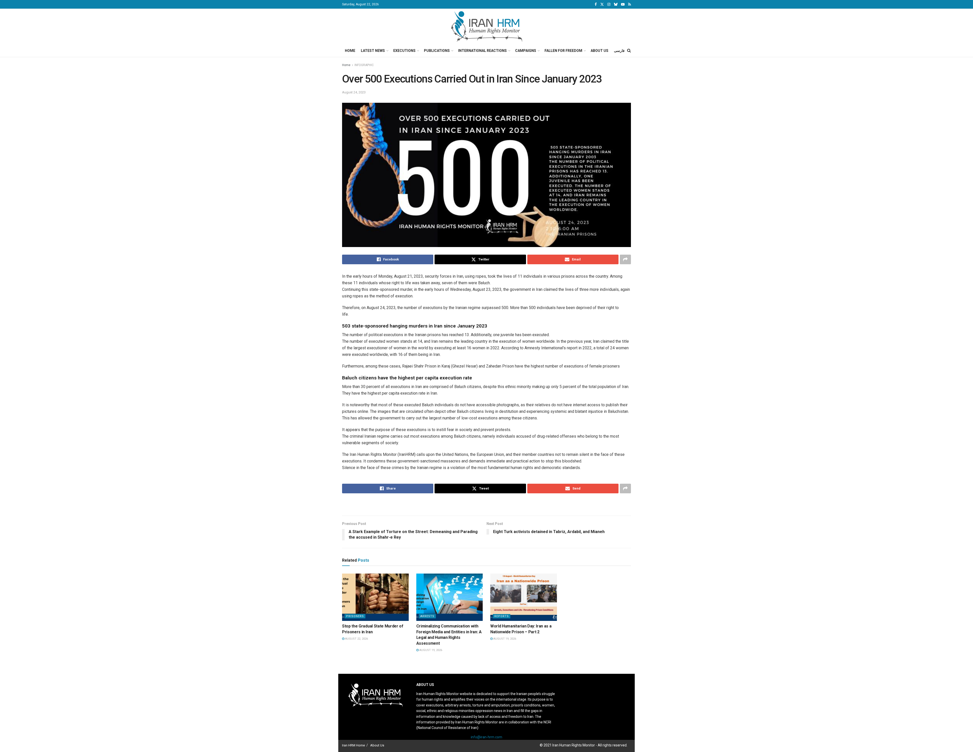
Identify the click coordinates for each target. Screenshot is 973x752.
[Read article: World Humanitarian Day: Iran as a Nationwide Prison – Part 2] (523, 597)
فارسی (619, 51)
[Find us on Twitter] (602, 4)
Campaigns (525, 51)
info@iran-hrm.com (486, 737)
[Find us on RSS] (629, 4)
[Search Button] (629, 50)
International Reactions (482, 51)
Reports (501, 616)
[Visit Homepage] (486, 26)
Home (350, 51)
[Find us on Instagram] (608, 4)
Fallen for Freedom (563, 51)
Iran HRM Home (353, 745)
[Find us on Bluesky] (616, 4)
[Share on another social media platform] (625, 259)
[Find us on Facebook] (596, 4)
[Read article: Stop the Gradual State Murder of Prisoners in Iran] (375, 597)
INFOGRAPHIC (364, 65)
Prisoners (355, 616)
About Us (599, 51)
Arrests (427, 616)
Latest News (373, 51)
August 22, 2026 (356, 638)
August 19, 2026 (430, 650)
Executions (404, 51)
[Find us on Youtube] (623, 4)
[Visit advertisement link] (486, 505)
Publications (437, 51)
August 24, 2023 (354, 92)
